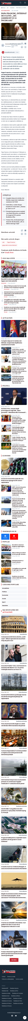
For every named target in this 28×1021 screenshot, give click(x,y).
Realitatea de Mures (15, 995)
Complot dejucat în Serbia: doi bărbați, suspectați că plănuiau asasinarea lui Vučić (15, 200)
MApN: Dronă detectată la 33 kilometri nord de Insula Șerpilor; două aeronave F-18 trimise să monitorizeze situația (14, 896)
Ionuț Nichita (23, 634)
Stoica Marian (23, 748)
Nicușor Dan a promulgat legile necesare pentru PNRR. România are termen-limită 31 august (19, 420)
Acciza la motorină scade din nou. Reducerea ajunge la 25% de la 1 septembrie (12, 480)
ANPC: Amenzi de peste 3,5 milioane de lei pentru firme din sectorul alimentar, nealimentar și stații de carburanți (19, 491)
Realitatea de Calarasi (6, 998)
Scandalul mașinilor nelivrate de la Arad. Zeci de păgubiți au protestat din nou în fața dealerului (18, 380)
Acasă (4, 7)
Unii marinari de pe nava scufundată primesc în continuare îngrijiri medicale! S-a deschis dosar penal (13, 781)
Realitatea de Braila (16, 44)
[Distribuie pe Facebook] (25, 43)
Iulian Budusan (23, 692)
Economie (6, 289)
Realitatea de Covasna (7, 1001)
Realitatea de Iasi (5, 995)
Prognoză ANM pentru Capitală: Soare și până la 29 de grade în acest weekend (13, 839)
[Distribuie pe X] (25, 47)
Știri (7, 7)
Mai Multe (14, 960)
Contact (3, 976)
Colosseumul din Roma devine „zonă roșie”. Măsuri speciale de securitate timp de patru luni (13, 639)
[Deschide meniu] (25, 3)
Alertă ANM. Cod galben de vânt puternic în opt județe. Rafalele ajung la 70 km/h (13, 810)
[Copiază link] (22, 43)
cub (3, 242)
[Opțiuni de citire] (24, 1017)
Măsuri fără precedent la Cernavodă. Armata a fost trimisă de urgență (15, 286)
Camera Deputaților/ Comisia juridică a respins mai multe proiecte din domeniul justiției (13, 752)
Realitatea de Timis (18, 1001)
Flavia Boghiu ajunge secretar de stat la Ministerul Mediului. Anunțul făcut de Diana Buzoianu (19, 430)
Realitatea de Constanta (17, 993)
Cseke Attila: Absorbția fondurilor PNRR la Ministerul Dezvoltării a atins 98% (19, 524)
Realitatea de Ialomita (18, 1003)
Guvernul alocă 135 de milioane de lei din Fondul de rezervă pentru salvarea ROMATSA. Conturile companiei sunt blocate (19, 502)
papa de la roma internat (9, 245)
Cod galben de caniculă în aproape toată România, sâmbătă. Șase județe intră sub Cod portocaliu (15, 301)
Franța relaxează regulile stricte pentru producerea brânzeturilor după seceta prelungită (14, 953)
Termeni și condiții (11, 976)
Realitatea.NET (5, 988)
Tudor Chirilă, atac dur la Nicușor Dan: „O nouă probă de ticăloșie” (19, 439)
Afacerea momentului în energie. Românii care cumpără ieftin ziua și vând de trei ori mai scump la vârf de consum (19, 514)
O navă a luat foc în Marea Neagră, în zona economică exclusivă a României (14, 867)
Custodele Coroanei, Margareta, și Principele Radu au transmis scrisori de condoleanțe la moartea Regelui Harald (19, 449)
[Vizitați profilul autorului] (2, 45)
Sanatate (3, 283)
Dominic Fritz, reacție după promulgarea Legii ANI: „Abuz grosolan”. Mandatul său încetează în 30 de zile (14, 411)
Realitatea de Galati (6, 993)
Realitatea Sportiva (14, 988)
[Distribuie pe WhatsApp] (22, 47)
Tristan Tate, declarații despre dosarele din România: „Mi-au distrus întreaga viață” (15, 221)
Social (5, 297)
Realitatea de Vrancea (7, 1006)
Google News (9, 252)
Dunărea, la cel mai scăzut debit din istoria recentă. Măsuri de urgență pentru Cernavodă (14, 308)
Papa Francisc (11, 242)
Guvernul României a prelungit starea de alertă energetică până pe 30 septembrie (13, 696)
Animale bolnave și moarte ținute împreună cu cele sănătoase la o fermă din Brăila (14, 293)
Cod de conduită (19, 979)
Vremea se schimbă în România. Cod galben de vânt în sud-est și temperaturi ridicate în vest (13, 924)
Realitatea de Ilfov (14, 990)
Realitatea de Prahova (7, 1003)
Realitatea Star (5, 990)
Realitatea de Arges (17, 998)
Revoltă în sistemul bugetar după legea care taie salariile (12, 280)
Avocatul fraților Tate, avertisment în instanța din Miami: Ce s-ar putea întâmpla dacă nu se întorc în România (13, 668)
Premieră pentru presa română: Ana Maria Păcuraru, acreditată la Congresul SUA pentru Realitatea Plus (15, 214)
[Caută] (20, 3)
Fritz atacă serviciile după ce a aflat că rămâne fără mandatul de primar (13, 725)
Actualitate (12, 7)
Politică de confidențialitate (8, 979)
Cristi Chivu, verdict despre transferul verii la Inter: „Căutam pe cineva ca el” (15, 206)
